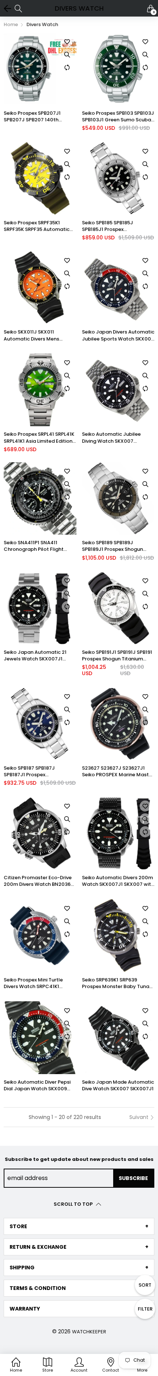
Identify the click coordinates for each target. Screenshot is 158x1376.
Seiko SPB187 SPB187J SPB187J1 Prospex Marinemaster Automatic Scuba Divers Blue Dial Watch (38, 771)
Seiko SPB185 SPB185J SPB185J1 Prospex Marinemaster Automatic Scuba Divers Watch (112, 226)
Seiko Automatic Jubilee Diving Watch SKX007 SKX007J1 (111, 437)
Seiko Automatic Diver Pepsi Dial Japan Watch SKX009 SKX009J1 (37, 1085)
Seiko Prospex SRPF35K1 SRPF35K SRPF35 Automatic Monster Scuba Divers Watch (38, 226)
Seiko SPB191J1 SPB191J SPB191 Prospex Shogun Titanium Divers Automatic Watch (117, 655)
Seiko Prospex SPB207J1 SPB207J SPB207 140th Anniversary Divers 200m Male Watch (40, 116)
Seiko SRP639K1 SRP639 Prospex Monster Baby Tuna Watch (115, 983)
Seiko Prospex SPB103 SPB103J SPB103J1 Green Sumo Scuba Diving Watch (118, 116)
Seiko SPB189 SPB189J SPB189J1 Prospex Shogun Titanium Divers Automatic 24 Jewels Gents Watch (117, 546)
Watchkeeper (89, 1331)
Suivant (139, 1117)
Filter (145, 1308)
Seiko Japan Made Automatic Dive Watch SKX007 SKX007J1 (118, 1085)
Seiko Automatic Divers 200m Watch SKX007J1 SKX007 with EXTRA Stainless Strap (118, 881)
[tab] (79, 1226)
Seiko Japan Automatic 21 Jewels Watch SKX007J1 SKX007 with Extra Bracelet (36, 655)
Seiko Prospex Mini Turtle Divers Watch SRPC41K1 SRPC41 (33, 983)
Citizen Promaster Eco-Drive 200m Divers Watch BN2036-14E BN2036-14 (38, 881)
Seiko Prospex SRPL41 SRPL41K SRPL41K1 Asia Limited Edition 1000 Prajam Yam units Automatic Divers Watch (39, 437)
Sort (145, 1284)
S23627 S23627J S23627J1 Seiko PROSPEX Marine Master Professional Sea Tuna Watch (118, 771)
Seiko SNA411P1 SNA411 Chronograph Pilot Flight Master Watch (34, 546)
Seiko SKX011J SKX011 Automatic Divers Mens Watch (31, 335)
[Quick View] (67, 54)
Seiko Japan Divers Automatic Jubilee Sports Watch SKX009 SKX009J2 (118, 335)
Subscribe (133, 1178)
